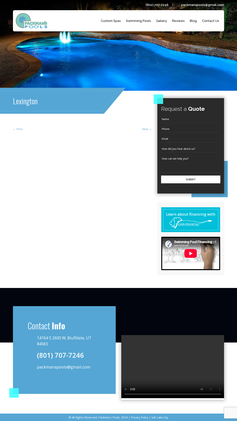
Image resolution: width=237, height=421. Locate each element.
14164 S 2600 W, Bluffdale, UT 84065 (64, 340)
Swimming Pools (138, 21)
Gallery (161, 21)
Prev (18, 129)
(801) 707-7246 (157, 5)
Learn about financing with (190, 214)
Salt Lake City (159, 417)
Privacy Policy (139, 417)
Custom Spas (111, 21)
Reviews (178, 21)
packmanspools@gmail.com (202, 5)
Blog (193, 21)
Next (147, 129)
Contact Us (210, 21)
